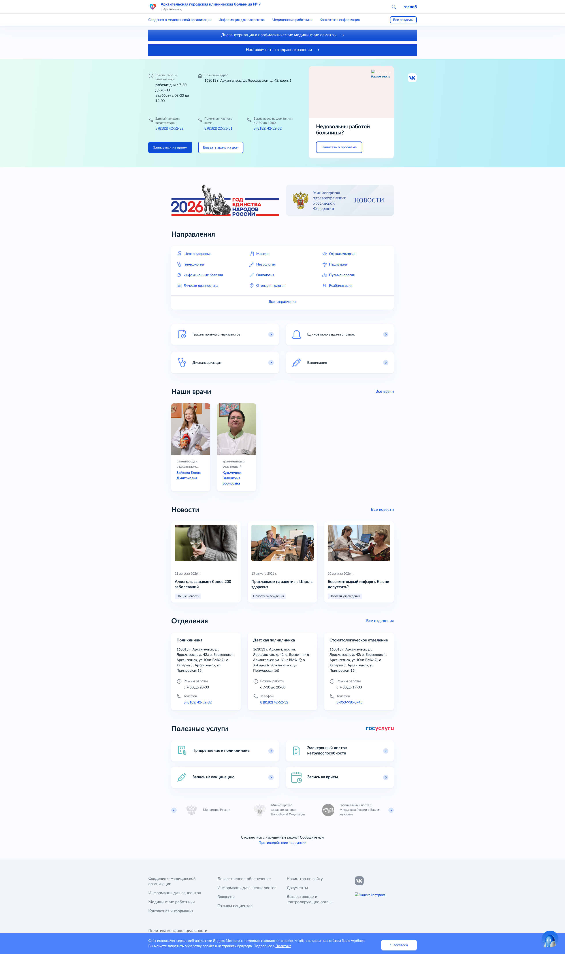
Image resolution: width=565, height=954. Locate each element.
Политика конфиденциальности (177, 931)
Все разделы (403, 20)
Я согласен (399, 945)
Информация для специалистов (246, 888)
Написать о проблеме (339, 147)
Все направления (282, 302)
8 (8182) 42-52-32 (169, 128)
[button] (393, 6)
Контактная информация (340, 20)
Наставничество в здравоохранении (279, 50)
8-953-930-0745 (349, 702)
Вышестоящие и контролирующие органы (310, 899)
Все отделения (380, 621)
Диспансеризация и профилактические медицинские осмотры (279, 35)
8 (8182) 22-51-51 (218, 128)
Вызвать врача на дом (221, 147)
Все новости (382, 510)
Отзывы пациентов (234, 906)
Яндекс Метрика (226, 941)
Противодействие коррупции (282, 843)
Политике (283, 946)
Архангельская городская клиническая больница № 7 (211, 4)
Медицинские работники (292, 20)
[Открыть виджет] (550, 939)
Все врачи (384, 392)
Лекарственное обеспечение (244, 879)
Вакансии (226, 897)
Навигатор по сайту (305, 879)
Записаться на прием (170, 147)
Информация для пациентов (241, 20)
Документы (297, 888)
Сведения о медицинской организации (179, 20)
